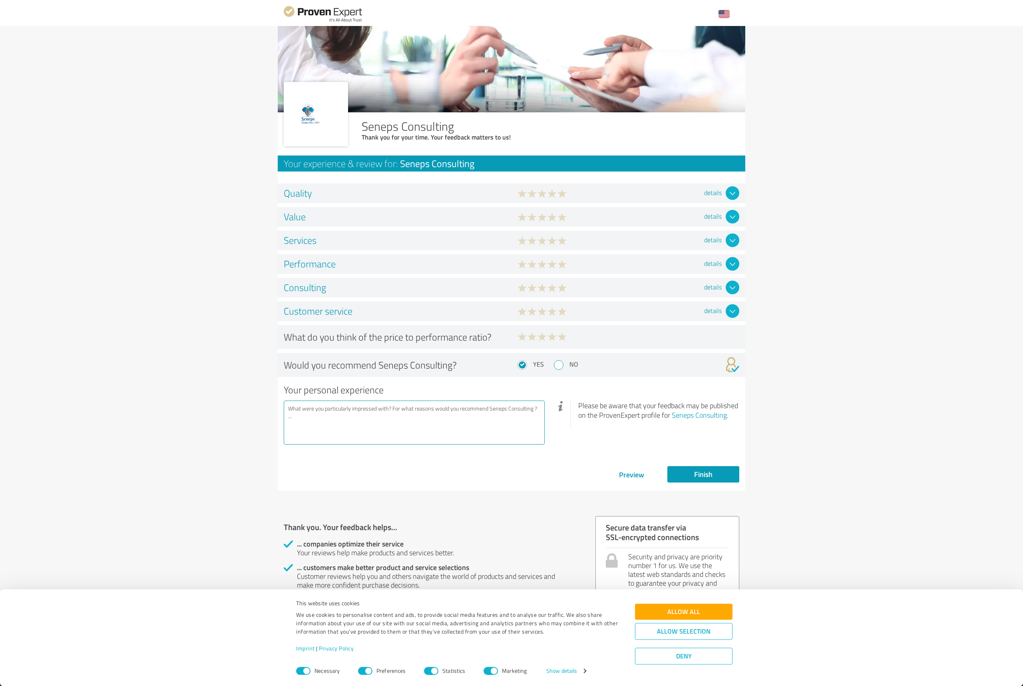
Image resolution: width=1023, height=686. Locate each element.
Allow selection (684, 631)
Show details (561, 671)
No (573, 364)
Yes (538, 364)
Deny (684, 656)
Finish (703, 474)
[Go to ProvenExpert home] (323, 20)
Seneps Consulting (699, 415)
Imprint (305, 648)
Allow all (683, 611)
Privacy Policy (336, 648)
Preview (631, 474)
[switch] (365, 671)
